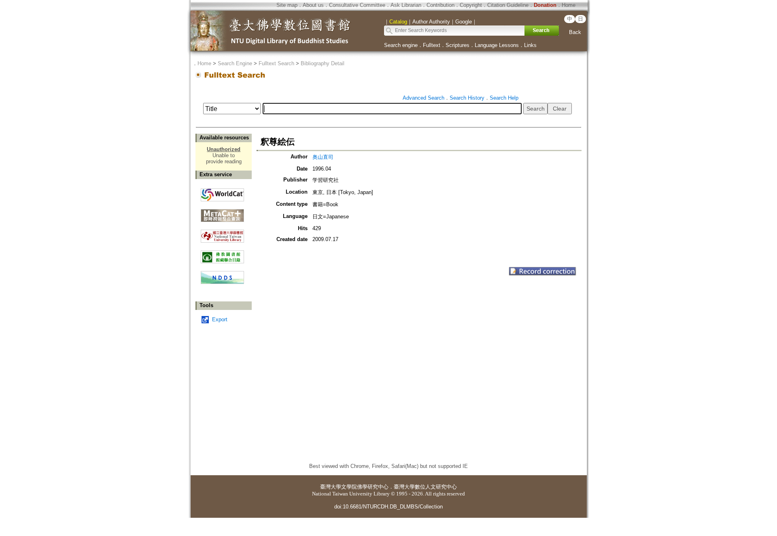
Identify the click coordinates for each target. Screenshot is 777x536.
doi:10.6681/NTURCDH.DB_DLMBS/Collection (388, 507)
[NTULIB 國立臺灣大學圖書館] (222, 233)
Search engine (401, 45)
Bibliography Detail (322, 63)
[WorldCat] (222, 192)
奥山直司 (322, 157)
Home (568, 5)
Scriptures (457, 45)
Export (219, 319)
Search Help (504, 98)
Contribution (440, 5)
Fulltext (431, 45)
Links (530, 45)
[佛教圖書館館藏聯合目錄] (222, 253)
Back (575, 32)
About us (313, 5)
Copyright (471, 5)
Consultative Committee (357, 5)
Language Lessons (497, 45)
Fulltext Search (276, 63)
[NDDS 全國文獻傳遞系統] (222, 282)
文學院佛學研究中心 (364, 487)
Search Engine (235, 63)
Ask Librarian (406, 5)
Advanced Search (423, 98)
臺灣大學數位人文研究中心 (425, 487)
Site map (286, 5)
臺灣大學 (330, 487)
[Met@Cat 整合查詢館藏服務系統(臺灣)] (222, 212)
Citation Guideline (508, 5)
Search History (467, 98)
